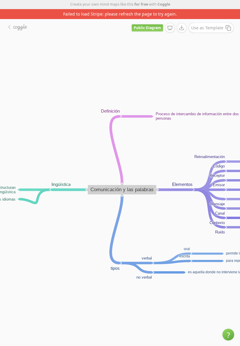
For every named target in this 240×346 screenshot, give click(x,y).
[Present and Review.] (170, 28)
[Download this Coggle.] (181, 28)
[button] (228, 334)
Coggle (163, 4)
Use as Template (207, 27)
